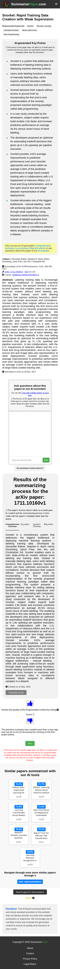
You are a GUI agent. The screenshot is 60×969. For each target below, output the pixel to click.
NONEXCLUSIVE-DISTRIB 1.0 (25, 275)
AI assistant (43, 251)
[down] (30, 721)
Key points (25, 524)
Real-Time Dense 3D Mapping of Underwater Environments (41, 813)
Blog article (48, 524)
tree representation (30, 881)
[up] (30, 703)
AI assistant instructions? (30, 468)
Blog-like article (37, 248)
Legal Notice (30, 964)
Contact (30, 953)
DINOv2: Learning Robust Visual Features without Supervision (41, 790)
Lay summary (21, 248)
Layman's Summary (37, 525)
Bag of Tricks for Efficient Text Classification (41, 836)
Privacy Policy (30, 959)
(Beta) (29, 898)
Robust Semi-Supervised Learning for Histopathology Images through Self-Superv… (18, 790)
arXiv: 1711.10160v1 (14, 272)
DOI (26, 272)
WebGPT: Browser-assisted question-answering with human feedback (19, 835)
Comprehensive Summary (12, 525)
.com (28, 4)
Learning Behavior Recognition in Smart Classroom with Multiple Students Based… (30, 858)
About (30, 948)
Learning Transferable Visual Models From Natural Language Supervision (18, 813)
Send (46, 460)
